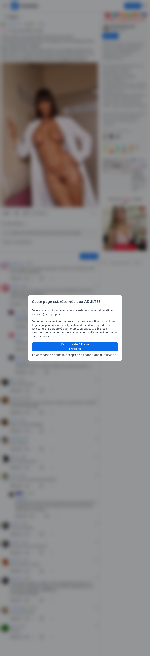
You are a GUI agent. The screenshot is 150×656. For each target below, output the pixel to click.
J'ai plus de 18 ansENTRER (75, 346)
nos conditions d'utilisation (97, 355)
